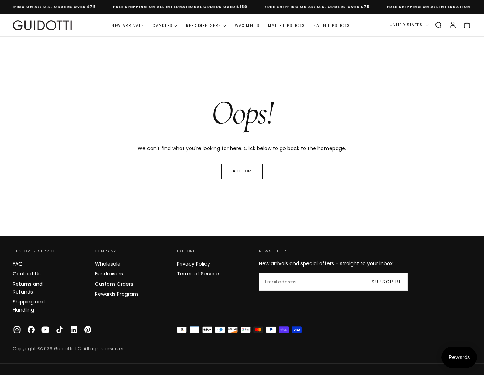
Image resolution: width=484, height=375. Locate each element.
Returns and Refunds (28, 287)
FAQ (18, 263)
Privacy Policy (193, 263)
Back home (242, 171)
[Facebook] (31, 329)
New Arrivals (127, 25)
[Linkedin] (73, 329)
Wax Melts (247, 25)
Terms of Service (198, 273)
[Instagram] (17, 329)
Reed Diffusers (203, 25)
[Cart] (467, 25)
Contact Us (27, 273)
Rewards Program (116, 293)
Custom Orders (114, 284)
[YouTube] (45, 329)
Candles (163, 25)
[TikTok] (59, 329)
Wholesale (107, 263)
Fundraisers (109, 273)
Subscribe (387, 282)
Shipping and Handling (29, 305)
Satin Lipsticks (331, 25)
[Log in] (453, 25)
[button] (438, 25)
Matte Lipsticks (286, 25)
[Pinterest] (88, 329)
